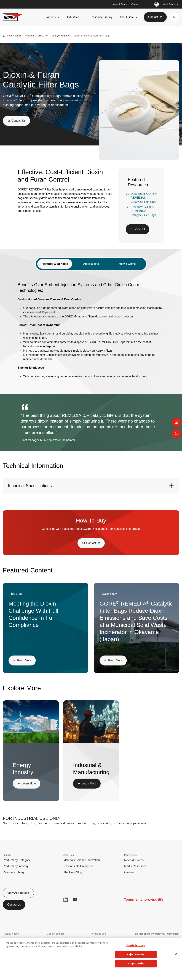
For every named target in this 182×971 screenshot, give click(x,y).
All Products (15, 36)
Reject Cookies (135, 954)
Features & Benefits (54, 263)
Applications (91, 263)
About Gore (126, 17)
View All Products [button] (18, 892)
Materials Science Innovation (81, 860)
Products (50, 17)
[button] (174, 17)
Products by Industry (15, 866)
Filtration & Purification (36, 36)
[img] (38, 721)
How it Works (127, 263)
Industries (73, 17)
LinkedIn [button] (65, 900)
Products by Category (16, 860)
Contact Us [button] (155, 16)
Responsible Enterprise (78, 866)
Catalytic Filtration (61, 36)
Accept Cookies (135, 963)
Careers (135, 4)
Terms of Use (98, 933)
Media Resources (135, 866)
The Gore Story (73, 872)
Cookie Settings (56, 933)
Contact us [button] (14, 904)
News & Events (120, 4)
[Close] (176, 954)
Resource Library (101, 17)
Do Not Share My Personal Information (157, 933)
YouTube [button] (75, 900)
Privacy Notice (11, 933)
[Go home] (4, 36)
